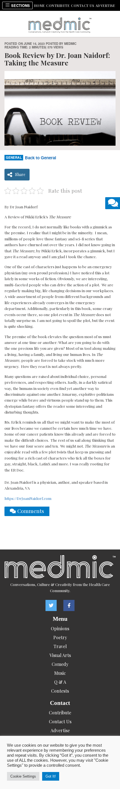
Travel (60, 646)
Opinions (60, 628)
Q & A (60, 682)
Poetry (60, 637)
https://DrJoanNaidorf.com (27, 498)
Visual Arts (60, 655)
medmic (70, 43)
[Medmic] (60, 566)
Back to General (40, 158)
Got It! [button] (50, 776)
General (14, 157)
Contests (60, 691)
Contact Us (82, 5)
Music (60, 673)
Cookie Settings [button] (23, 776)
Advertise (105, 5)
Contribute (57, 5)
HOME (39, 5)
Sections (20, 5)
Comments (30, 510)
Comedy (60, 664)
